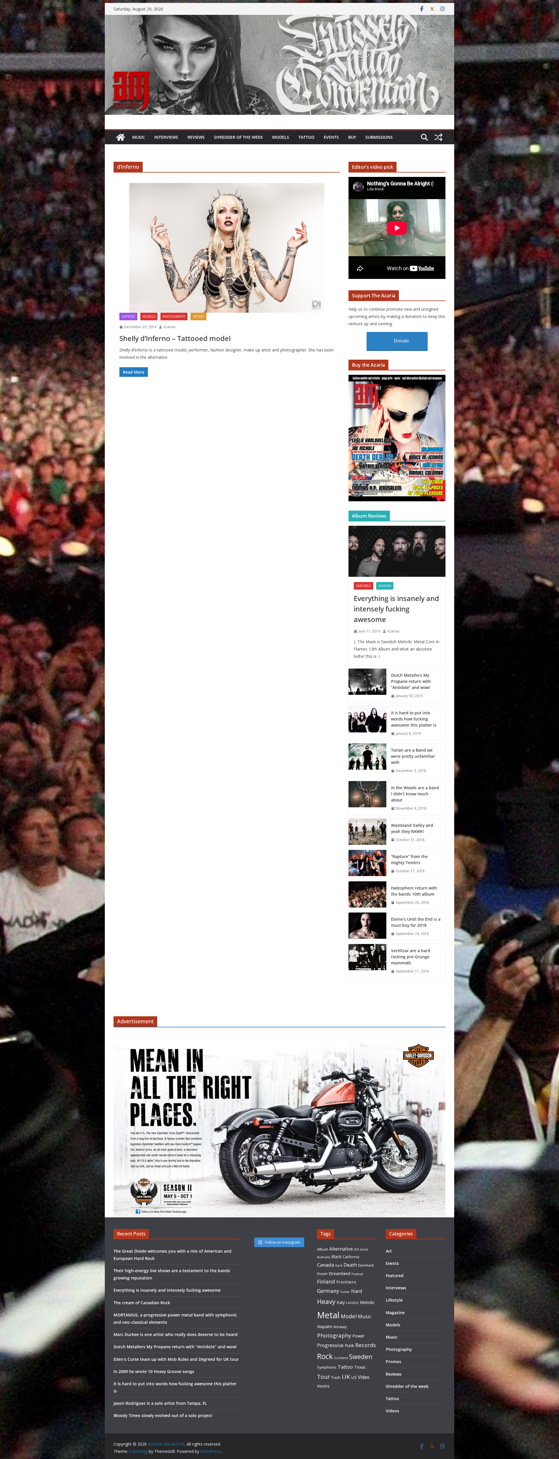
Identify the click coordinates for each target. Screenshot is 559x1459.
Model (349, 1316)
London (352, 1302)
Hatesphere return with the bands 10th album (414, 891)
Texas (360, 1367)
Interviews (166, 137)
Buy (352, 137)
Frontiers (346, 1282)
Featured (363, 586)
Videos (392, 1411)
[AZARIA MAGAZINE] (279, 19)
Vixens (323, 1386)
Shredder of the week (238, 137)
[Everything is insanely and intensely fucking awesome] (397, 551)
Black (336, 1256)
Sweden (360, 1356)
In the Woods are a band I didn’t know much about (415, 794)
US (354, 1377)
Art (356, 1249)
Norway (339, 1326)
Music (138, 137)
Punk (349, 1345)
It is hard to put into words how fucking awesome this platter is (413, 719)
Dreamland (339, 1273)
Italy (341, 1302)
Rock (325, 1356)
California (351, 1256)
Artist (364, 1249)
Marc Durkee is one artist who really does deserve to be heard (176, 1334)
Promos (393, 1361)
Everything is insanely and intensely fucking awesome (396, 608)
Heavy (326, 1301)
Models (280, 137)
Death (350, 1265)
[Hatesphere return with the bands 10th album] (367, 895)
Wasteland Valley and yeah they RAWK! (412, 828)
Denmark (366, 1265)
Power (358, 1336)
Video (363, 1377)
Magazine (395, 1312)
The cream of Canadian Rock (142, 1302)
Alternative (341, 1249)
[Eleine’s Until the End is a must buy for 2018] (367, 927)
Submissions (379, 137)
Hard (356, 1291)
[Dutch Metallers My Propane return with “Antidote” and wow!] (367, 686)
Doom (322, 1273)
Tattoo (306, 137)
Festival (357, 1274)
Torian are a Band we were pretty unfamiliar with (413, 756)
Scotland (341, 1358)
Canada (325, 1264)
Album (322, 1249)
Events (331, 137)
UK (346, 1376)
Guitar (345, 1292)
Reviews (196, 137)
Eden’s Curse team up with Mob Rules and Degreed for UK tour (176, 1359)
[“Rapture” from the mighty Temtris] (367, 864)
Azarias (169, 326)
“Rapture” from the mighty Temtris (409, 859)
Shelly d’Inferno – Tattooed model (175, 338)
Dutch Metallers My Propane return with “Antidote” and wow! (411, 681)
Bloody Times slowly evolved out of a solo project (163, 1415)
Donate (401, 340)
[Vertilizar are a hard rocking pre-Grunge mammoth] (367, 961)
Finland (326, 1281)
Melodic (367, 1302)
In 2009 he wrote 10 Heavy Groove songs (154, 1371)
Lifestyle (128, 316)
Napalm (324, 1326)
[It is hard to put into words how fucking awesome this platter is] (367, 723)
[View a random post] (438, 137)
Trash (336, 1377)
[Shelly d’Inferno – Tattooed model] (226, 248)
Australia (323, 1257)
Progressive (330, 1345)
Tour (323, 1377)
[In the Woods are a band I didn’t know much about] (367, 798)
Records (365, 1345)
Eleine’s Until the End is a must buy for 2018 (416, 922)
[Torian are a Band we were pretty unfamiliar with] (367, 760)
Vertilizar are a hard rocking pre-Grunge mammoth (410, 957)
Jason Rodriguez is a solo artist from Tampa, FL (160, 1403)
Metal (328, 1315)
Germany (328, 1290)
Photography (174, 316)
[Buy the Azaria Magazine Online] (397, 378)
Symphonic (327, 1367)
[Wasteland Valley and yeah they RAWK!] (367, 833)
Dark (338, 1265)
